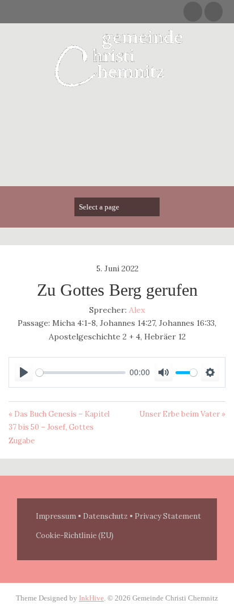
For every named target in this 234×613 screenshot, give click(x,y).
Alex (137, 310)
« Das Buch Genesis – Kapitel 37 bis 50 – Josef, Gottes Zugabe (59, 427)
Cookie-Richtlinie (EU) (75, 535)
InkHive (91, 598)
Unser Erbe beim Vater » (182, 414)
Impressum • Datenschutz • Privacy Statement (118, 516)
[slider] (81, 372)
